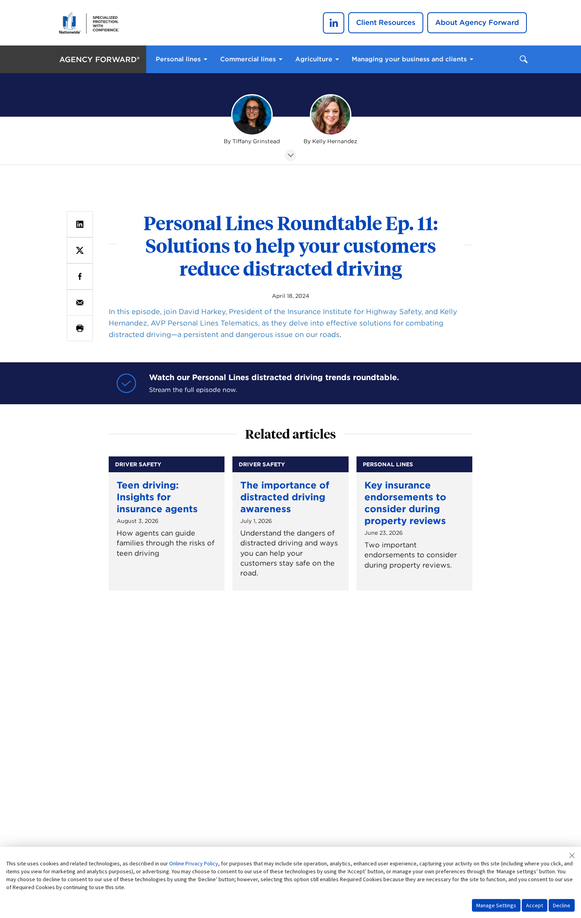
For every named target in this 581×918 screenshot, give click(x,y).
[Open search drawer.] (524, 59)
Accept (534, 905)
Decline (561, 905)
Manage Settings (496, 905)
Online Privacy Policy (193, 863)
